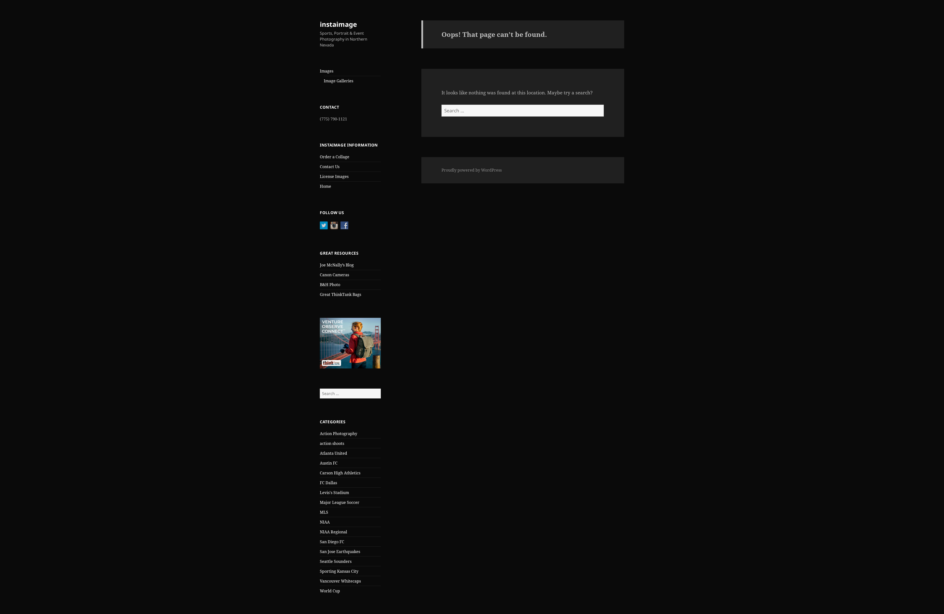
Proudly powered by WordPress (472, 170)
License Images (334, 176)
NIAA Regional (333, 532)
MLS (324, 512)
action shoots (332, 443)
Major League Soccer (339, 502)
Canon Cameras (334, 275)
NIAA (325, 522)
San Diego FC (332, 541)
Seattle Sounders (336, 561)
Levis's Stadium (334, 492)
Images (326, 71)
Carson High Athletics (340, 473)
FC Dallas (328, 482)
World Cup (330, 591)
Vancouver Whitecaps (340, 581)
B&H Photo (330, 284)
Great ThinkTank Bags (340, 294)
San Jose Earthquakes (340, 551)
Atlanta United (333, 453)
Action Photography (338, 433)
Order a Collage (334, 157)
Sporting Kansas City (339, 571)
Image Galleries (338, 81)
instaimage (338, 24)
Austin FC (329, 463)
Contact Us (329, 166)
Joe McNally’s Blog (337, 265)
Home (325, 186)
